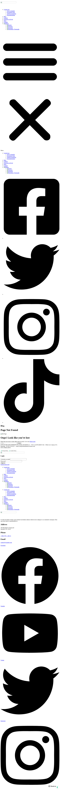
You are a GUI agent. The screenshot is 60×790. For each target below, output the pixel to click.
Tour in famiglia (11, 11)
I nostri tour (6, 9)
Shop (5, 20)
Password (3, 461)
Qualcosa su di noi (8, 19)
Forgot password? (5, 464)
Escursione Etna (11, 12)
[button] (30, 91)
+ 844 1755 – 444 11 (6, 536)
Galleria (6, 18)
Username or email (5, 459)
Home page (32, 441)
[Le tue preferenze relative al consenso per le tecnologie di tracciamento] (57, 787)
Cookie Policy (13, 450)
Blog (5, 16)
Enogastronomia (11, 15)
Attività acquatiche (11, 13)
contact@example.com (6, 542)
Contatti (6, 22)
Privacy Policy (5, 450)
